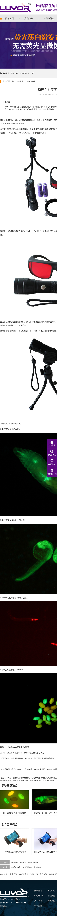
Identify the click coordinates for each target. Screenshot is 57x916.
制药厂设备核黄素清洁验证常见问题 (26, 867)
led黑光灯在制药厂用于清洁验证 (24, 862)
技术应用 (21, 81)
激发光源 (13, 874)
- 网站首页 (37, 890)
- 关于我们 (50, 900)
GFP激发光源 (41, 874)
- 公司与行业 (38, 895)
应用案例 (31, 81)
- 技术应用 (37, 900)
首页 (14, 81)
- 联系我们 (37, 905)
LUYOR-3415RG (27, 73)
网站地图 (3, 905)
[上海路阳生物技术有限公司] (15, 7)
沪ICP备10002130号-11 (10, 899)
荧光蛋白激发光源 (26, 874)
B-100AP (15, 73)
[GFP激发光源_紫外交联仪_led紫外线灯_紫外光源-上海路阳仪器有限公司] (14, 896)
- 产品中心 (50, 890)
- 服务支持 (50, 895)
